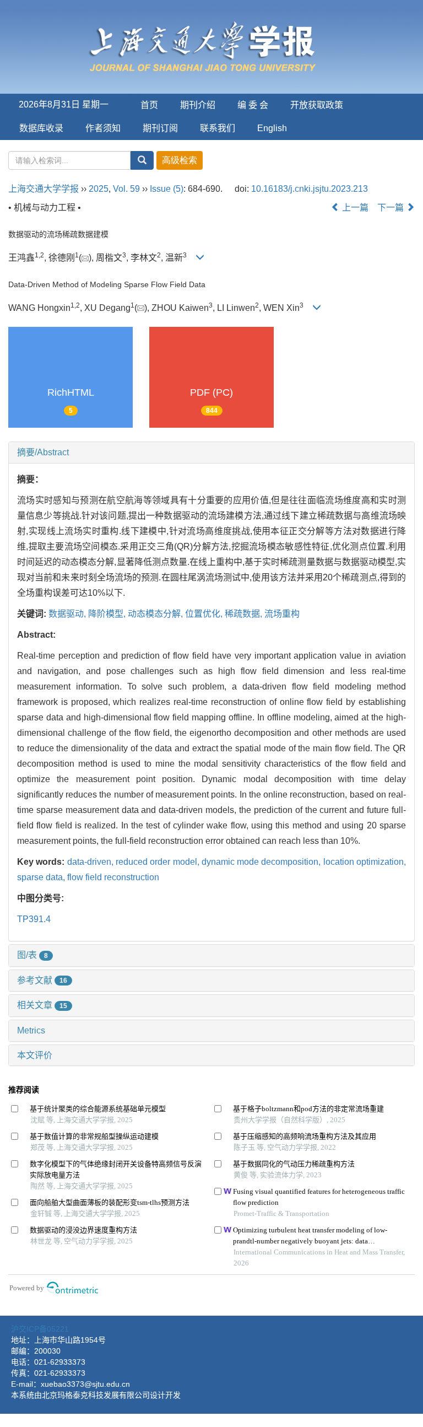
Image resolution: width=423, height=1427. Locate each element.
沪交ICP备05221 (40, 1328)
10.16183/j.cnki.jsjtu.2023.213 (309, 188)
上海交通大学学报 (43, 188)
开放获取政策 (316, 105)
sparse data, (42, 877)
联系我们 (217, 128)
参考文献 (42, 980)
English (272, 128)
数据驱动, (68, 613)
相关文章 (42, 1005)
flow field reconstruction (113, 877)
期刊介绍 (197, 105)
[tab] (211, 452)
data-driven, (91, 861)
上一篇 (354, 207)
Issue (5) (166, 188)
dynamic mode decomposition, (262, 861)
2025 (99, 188)
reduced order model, (159, 861)
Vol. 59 (126, 188)
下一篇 (391, 207)
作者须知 (103, 128)
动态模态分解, (156, 613)
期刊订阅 (160, 128)
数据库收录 (41, 128)
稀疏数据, (244, 613)
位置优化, (205, 613)
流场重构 (282, 613)
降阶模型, (108, 613)
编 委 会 (252, 105)
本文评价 (34, 1055)
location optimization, (364, 861)
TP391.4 (34, 919)
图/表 (32, 955)
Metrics (31, 1030)
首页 (149, 105)
